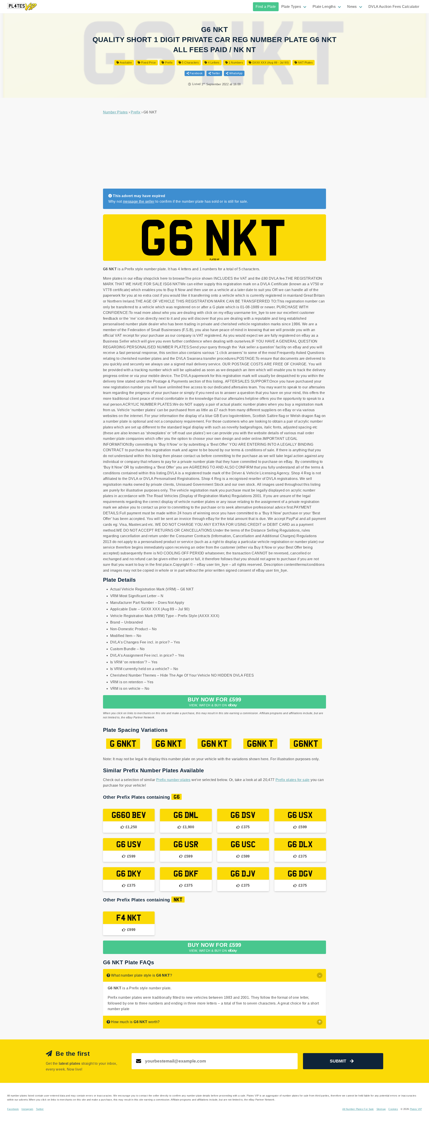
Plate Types (291, 7)
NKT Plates (305, 62)
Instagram (27, 1109)
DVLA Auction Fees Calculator (393, 7)
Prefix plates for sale (292, 780)
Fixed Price (148, 62)
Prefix (168, 62)
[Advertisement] (214, 152)
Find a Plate (266, 7)
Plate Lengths (324, 7)
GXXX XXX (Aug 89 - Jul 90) (270, 62)
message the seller (138, 201)
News (352, 7)
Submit (338, 1061)
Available (125, 62)
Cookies (393, 1109)
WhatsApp (235, 73)
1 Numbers (235, 62)
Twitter (215, 73)
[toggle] (319, 975)
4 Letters (213, 62)
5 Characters (190, 62)
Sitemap (381, 1109)
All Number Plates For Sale (358, 1109)
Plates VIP (416, 1109)
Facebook (196, 73)
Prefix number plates (173, 780)
